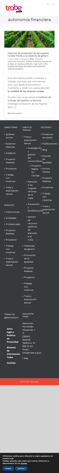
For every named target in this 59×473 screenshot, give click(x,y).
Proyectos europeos (47, 136)
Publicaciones (48, 143)
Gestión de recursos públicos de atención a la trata (31, 228)
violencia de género (15, 69)
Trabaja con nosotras (10, 178)
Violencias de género (29, 247)
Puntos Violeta (46, 170)
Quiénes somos (10, 136)
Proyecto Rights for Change (31, 170)
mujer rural (37, 64)
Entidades (11, 218)
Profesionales (11, 224)
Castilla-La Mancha (33, 61)
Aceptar (8, 468)
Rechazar (21, 468)
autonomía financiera (16, 61)
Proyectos (11, 168)
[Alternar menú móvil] (53, 4)
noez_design (34, 382)
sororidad (28, 66)
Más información (14, 113)
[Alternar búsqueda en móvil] (48, 4)
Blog (31, 59)
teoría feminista (39, 66)
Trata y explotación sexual (11, 190)
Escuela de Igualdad (47, 159)
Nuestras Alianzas (10, 145)
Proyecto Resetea (10, 161)
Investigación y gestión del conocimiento (31, 154)
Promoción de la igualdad (29, 258)
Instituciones (11, 212)
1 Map (25, 358)
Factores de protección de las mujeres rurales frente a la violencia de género (28, 54)
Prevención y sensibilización (31, 207)
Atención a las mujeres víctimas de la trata (31, 189)
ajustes (24, 463)
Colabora (11, 153)
